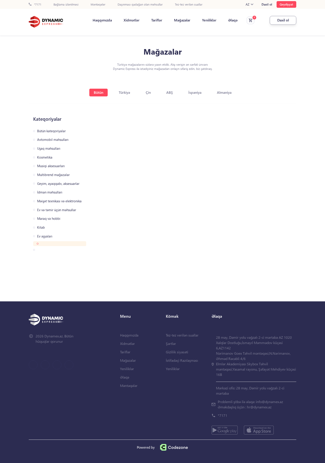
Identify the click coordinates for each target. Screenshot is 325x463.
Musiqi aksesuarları (51, 166)
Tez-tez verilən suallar (189, 4)
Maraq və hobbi (48, 218)
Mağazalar (182, 20)
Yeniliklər (209, 20)
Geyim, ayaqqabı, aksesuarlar (58, 184)
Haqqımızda (102, 20)
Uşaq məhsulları (48, 148)
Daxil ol (267, 4)
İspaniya (194, 92)
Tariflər (156, 20)
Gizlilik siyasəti (177, 352)
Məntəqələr (98, 4)
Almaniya (224, 92)
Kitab (41, 227)
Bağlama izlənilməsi (66, 4)
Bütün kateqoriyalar (51, 131)
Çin (148, 92)
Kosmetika (44, 157)
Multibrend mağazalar (53, 175)
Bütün (98, 92)
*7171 (37, 4)
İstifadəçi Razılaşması (182, 360)
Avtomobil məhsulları (53, 140)
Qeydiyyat (286, 4)
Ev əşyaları (44, 236)
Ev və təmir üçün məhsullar (56, 210)
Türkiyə (124, 92)
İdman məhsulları (49, 192)
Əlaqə (233, 20)
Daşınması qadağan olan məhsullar (140, 4)
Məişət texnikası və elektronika (59, 201)
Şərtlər (171, 343)
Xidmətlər (132, 20)
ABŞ (169, 92)
